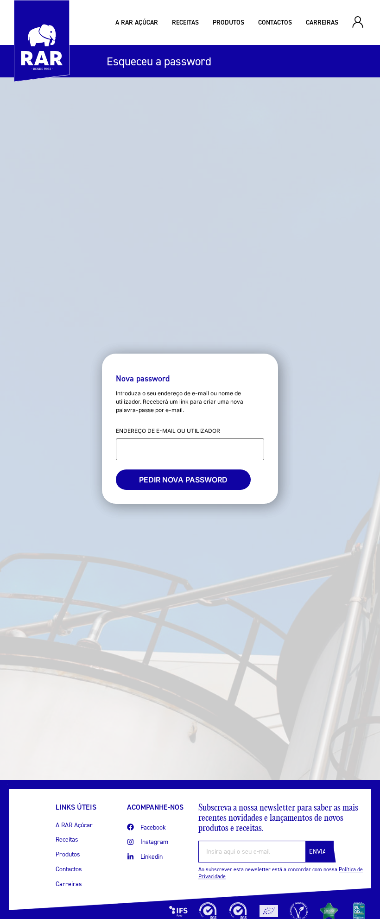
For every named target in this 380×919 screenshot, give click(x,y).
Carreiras (322, 22)
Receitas (185, 22)
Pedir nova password (183, 479)
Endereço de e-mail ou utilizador (168, 430)
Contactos (275, 22)
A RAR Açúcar (136, 22)
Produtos (228, 22)
